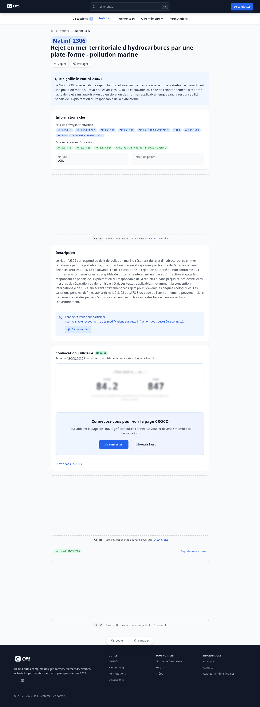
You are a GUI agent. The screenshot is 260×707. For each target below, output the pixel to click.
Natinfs (104, 18)
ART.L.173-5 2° (103, 147)
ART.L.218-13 (64, 130)
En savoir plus (161, 238)
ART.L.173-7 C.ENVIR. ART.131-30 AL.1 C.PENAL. (141, 147)
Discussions (116, 679)
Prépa (159, 673)
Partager (82, 64)
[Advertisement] (130, 204)
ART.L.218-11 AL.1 (86, 130)
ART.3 (177, 130)
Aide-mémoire (150, 18)
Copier (62, 64)
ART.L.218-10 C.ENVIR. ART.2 (154, 130)
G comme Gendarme (169, 661)
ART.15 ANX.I (192, 130)
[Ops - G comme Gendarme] (16, 6)
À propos (209, 661)
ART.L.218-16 (107, 130)
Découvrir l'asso (146, 444)
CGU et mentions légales (218, 673)
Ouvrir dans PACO (67, 464)
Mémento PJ (127, 18)
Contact (208, 667)
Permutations (179, 18)
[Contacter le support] (22, 680)
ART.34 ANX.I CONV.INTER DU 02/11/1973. (79, 135)
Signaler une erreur (193, 551)
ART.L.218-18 (126, 130)
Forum (160, 667)
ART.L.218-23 (83, 147)
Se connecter (242, 6)
